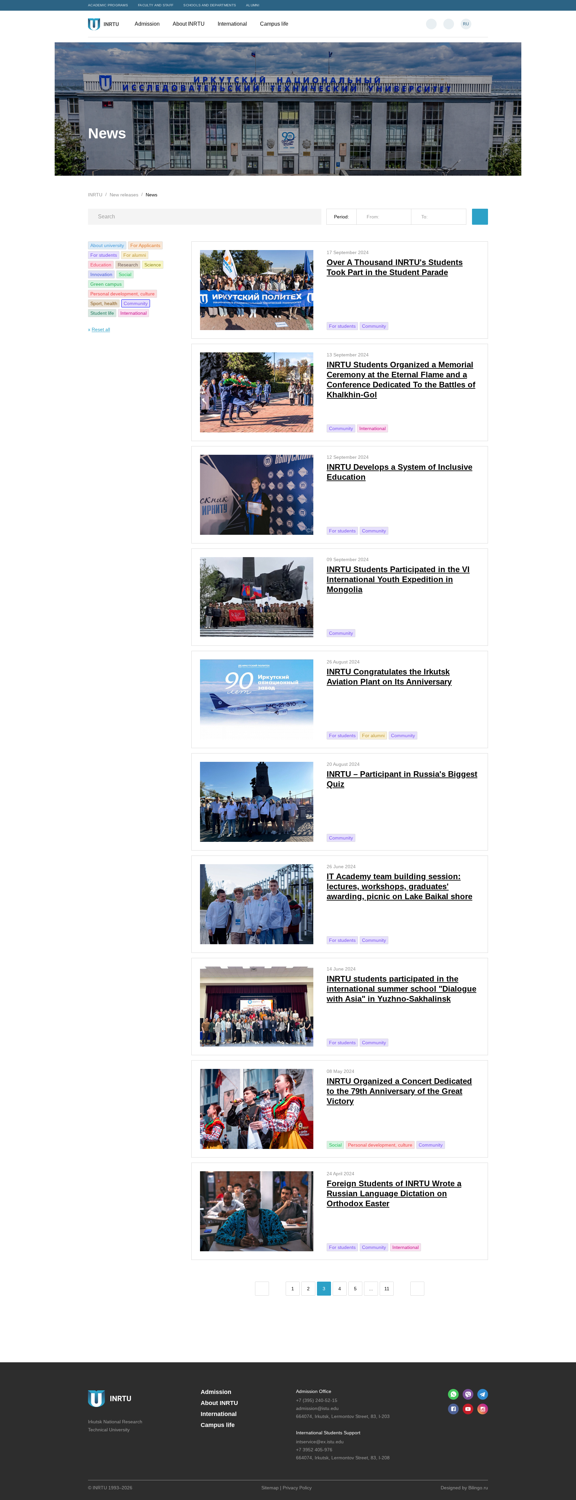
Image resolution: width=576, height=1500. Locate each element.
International (233, 24)
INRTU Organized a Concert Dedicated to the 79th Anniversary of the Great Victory (399, 1091)
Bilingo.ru (478, 1487)
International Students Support (328, 1432)
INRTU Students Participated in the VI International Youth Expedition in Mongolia (398, 579)
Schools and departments (209, 5)
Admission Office (313, 1391)
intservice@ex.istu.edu (320, 1441)
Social (125, 274)
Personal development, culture (122, 293)
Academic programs (108, 5)
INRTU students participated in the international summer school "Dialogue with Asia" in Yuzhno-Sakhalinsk (401, 988)
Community (136, 303)
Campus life (275, 24)
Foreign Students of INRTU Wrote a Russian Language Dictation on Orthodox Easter (394, 1193)
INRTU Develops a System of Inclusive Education (399, 471)
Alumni (252, 5)
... (371, 1288)
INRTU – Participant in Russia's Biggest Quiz (402, 779)
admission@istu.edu (317, 1408)
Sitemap (270, 1487)
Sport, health (103, 303)
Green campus (106, 284)
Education (100, 264)
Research (128, 264)
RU (466, 24)
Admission (148, 24)
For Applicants (145, 245)
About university (107, 245)
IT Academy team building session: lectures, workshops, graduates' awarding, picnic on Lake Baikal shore (399, 886)
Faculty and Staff (155, 5)
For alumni (134, 255)
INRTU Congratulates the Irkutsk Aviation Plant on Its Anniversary (389, 676)
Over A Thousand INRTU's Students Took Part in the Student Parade (395, 267)
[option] (288, 109)
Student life (102, 313)
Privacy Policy (297, 1487)
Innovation (101, 274)
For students (103, 255)
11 (386, 1288)
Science (152, 264)
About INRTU (189, 24)
